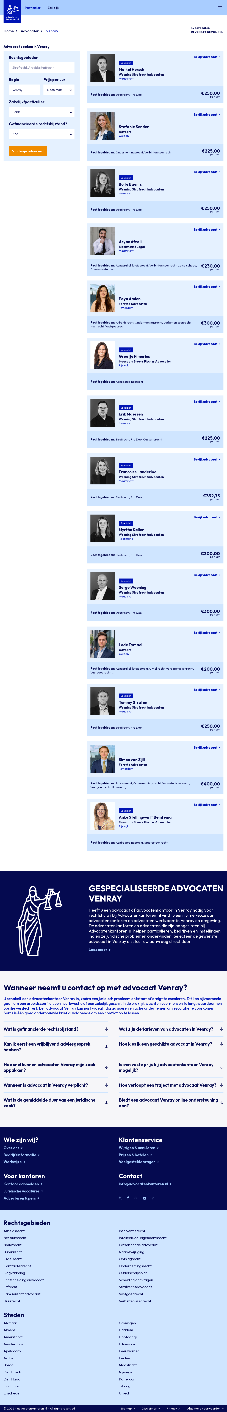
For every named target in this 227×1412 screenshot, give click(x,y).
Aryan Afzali (130, 241)
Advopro (125, 132)
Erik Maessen (131, 414)
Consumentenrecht (103, 269)
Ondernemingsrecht (129, 152)
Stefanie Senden (134, 126)
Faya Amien (129, 298)
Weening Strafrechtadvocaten (141, 75)
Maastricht (126, 78)
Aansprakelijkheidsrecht (132, 265)
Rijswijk (124, 365)
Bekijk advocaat (205, 57)
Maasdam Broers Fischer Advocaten (145, 361)
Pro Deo (136, 94)
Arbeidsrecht (124, 322)
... (113, 672)
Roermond (126, 539)
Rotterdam (126, 308)
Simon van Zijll (132, 759)
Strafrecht (122, 94)
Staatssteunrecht (156, 842)
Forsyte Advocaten (133, 304)
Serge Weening (132, 587)
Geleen (124, 136)
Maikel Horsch (131, 69)
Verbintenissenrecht (158, 152)
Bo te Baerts (130, 184)
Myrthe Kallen (131, 529)
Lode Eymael (130, 644)
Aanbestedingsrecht (129, 381)
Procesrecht (124, 783)
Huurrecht (97, 326)
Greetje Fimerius (134, 356)
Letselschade (187, 265)
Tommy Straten (133, 702)
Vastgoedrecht (115, 326)
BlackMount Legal (132, 247)
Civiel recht (157, 668)
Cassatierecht (152, 439)
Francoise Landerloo (137, 472)
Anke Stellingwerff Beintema (145, 817)
